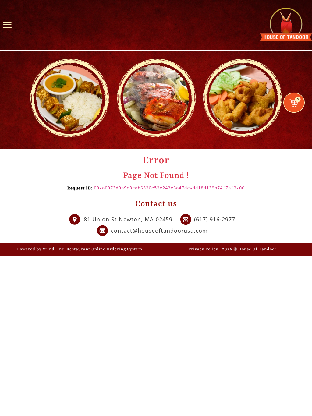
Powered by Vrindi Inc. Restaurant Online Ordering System (79, 249)
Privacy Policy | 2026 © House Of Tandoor (232, 249)
